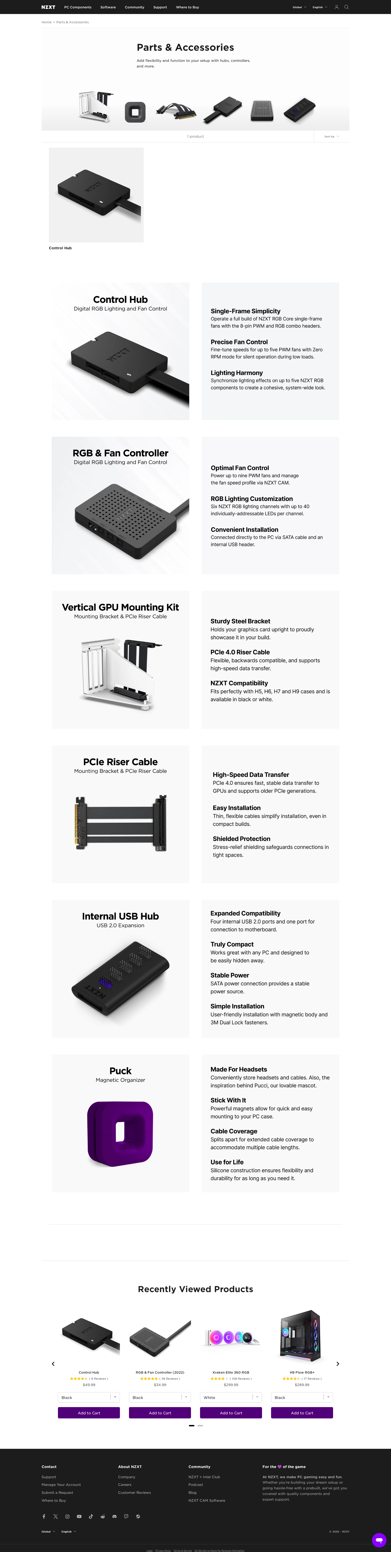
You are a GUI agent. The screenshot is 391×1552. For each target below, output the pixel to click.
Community (134, 7)
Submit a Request (57, 1492)
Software (108, 7)
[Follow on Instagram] (67, 1516)
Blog (192, 1492)
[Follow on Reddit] (102, 1516)
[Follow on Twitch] (126, 1516)
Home (47, 22)
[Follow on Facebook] (44, 1516)
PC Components (77, 7)
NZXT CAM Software (206, 1500)
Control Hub (60, 247)
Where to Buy (187, 7)
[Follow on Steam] (138, 1516)
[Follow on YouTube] (79, 1516)
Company (126, 1477)
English (318, 7)
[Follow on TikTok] (91, 1516)
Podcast (195, 1484)
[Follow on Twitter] (55, 1516)
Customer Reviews (134, 1492)
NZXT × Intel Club (204, 1477)
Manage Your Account (61, 1484)
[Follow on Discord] (114, 1516)
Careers (124, 1484)
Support (160, 7)
